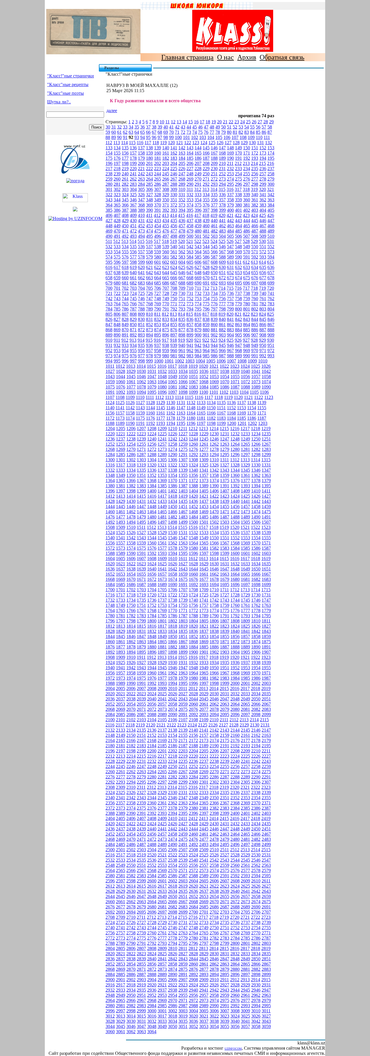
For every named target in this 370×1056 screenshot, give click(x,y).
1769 (162, 610)
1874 (255, 641)
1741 (203, 600)
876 (173, 329)
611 (238, 262)
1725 (203, 594)
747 (149, 298)
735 (222, 293)
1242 (172, 438)
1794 (255, 615)
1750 (131, 605)
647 (189, 272)
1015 (151, 366)
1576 (151, 548)
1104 (244, 392)
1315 (266, 459)
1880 (151, 646)
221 (141, 168)
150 (246, 147)
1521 (245, 527)
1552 (235, 537)
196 (109, 163)
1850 (172, 636)
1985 (245, 678)
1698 (255, 584)
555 (125, 251)
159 (149, 152)
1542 (131, 537)
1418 (172, 496)
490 (109, 236)
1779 (266, 610)
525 (222, 241)
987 (222, 355)
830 (141, 319)
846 (270, 319)
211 (230, 163)
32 (119, 126)
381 (246, 204)
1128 (150, 402)
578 (141, 256)
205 (181, 163)
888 (270, 329)
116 (140, 142)
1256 (151, 444)
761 (262, 298)
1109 (130, 397)
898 (181, 334)
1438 (214, 501)
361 (254, 199)
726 (149, 293)
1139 (261, 402)
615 (270, 262)
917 (165, 340)
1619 (266, 558)
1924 (110, 662)
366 (125, 204)
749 (165, 298)
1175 (140, 418)
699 (270, 282)
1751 (141, 605)
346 (133, 199)
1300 (110, 459)
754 (206, 298)
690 (198, 282)
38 (154, 126)
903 (222, 334)
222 (149, 168)
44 (188, 126)
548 (238, 246)
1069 (214, 381)
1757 (203, 605)
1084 (203, 386)
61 (119, 132)
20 (219, 121)
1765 (120, 610)
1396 (110, 490)
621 (149, 267)
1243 (183, 438)
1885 (203, 646)
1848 (151, 636)
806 (117, 314)
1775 (224, 610)
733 (206, 293)
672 (222, 277)
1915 (182, 657)
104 (210, 137)
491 (117, 236)
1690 (172, 584)
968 (238, 350)
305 (141, 189)
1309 (203, 459)
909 (270, 334)
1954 (255, 667)
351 (173, 199)
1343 (224, 470)
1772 (193, 610)
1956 (110, 672)
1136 (231, 402)
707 (165, 288)
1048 (162, 376)
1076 (120, 386)
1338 (172, 470)
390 (149, 210)
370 (157, 204)
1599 (224, 553)
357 (222, 199)
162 (173, 152)
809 (141, 314)
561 (173, 251)
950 (262, 345)
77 (212, 132)
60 (113, 132)
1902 (214, 652)
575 (117, 256)
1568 (235, 542)
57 (264, 126)
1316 (110, 464)
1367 (141, 480)
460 (206, 225)
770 (165, 303)
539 (165, 246)
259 (109, 178)
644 (165, 272)
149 (238, 147)
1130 (170, 402)
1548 (193, 537)
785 (117, 308)
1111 (150, 397)
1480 (151, 516)
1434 (172, 501)
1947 (183, 667)
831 (149, 319)
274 (230, 178)
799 (230, 308)
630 (222, 267)
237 (270, 168)
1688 (151, 584)
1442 (255, 501)
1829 (120, 631)
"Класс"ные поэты (65, 93)
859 (206, 324)
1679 (224, 579)
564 (198, 251)
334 (206, 194)
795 (198, 308)
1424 (235, 496)
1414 (131, 496)
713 (213, 288)
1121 (248, 397)
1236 (110, 438)
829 (133, 319)
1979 (183, 678)
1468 (193, 511)
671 (214, 277)
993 (270, 355)
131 (260, 142)
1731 (266, 594)
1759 (224, 605)
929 (262, 340)
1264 (235, 444)
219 (125, 168)
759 (246, 298)
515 (141, 241)
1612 (193, 558)
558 (149, 251)
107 (235, 137)
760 (254, 298)
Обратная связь (282, 57)
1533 (203, 532)
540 (173, 246)
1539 (266, 532)
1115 (189, 397)
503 (214, 236)
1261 (203, 444)
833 (165, 319)
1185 (241, 418)
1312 (234, 459)
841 (230, 319)
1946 (172, 667)
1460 (110, 511)
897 (173, 334)
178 (133, 158)
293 (214, 184)
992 (262, 355)
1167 (221, 412)
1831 (141, 631)
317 (238, 189)
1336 (151, 470)
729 (173, 293)
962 (189, 350)
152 (262, 147)
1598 (214, 553)
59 (108, 132)
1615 (224, 558)
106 (226, 137)
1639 (141, 568)
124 (203, 142)
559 (157, 251)
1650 (255, 568)
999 (149, 360)
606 (198, 262)
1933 (203, 662)
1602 (255, 553)
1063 (151, 381)
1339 (183, 470)
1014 (141, 366)
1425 (245, 496)
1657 (162, 574)
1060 (120, 381)
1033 (172, 371)
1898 (172, 652)
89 (113, 137)
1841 (245, 631)
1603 (266, 553)
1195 (180, 423)
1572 (110, 548)
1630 (214, 563)
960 (173, 350)
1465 (162, 511)
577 (133, 256)
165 (198, 152)
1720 (151, 594)
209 (214, 163)
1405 (203, 490)
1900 (193, 652)
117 (148, 142)
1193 (160, 423)
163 (181, 152)
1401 (162, 490)
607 (206, 262)
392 (165, 210)
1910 (131, 657)
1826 (255, 626)
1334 (131, 470)
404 (262, 210)
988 (230, 355)
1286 (131, 454)
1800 (151, 620)
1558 (131, 542)
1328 (235, 464)
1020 (203, 366)
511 (109, 241)
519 (173, 241)
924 (222, 340)
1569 (245, 542)
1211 (182, 428)
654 (246, 272)
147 (222, 147)
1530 (172, 532)
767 (141, 303)
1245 (203, 438)
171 (246, 152)
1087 (235, 386)
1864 (151, 641)
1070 (224, 381)
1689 (162, 584)
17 (202, 121)
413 (165, 215)
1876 (110, 646)
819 (222, 314)
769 (157, 303)
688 (181, 282)
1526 (131, 532)
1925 (120, 662)
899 (189, 334)
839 (214, 319)
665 (165, 277)
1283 (266, 449)
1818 (172, 626)
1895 (141, 652)
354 (198, 199)
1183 (221, 418)
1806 (214, 620)
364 (109, 204)
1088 (245, 386)
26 (254, 121)
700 (109, 288)
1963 (183, 672)
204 (173, 163)
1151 (221, 407)
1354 (172, 475)
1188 (110, 423)
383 (262, 204)
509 (262, 236)
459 (198, 225)
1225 (162, 433)
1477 (120, 516)
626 (189, 267)
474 (149, 230)
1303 (141, 459)
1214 (214, 428)
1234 (255, 433)
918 (173, 340)
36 (142, 126)
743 (117, 298)
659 (117, 277)
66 (148, 132)
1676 (193, 579)
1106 (264, 392)
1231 (224, 433)
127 (228, 142)
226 (181, 168)
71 (177, 132)
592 (254, 256)
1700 (110, 589)
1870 (214, 641)
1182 (211, 418)
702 (125, 288)
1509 (120, 527)
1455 (224, 506)
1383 (141, 485)
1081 (172, 386)
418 (205, 215)
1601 (245, 553)
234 (246, 168)
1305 (162, 459)
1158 (130, 412)
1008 (242, 360)
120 (171, 142)
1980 (193, 678)
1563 (183, 542)
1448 (151, 506)
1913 (161, 657)
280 (109, 184)
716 (238, 288)
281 (117, 184)
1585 (245, 548)
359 (238, 199)
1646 (214, 568)
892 (133, 334)
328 (157, 194)
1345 (245, 470)
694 (230, 282)
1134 (211, 402)
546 (222, 246)
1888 (235, 646)
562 (181, 251)
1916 (193, 657)
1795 (266, 615)
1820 (193, 626)
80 (229, 132)
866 (262, 324)
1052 (203, 376)
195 (270, 158)
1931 (183, 662)
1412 (110, 496)
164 (189, 152)
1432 (151, 501)
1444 (110, 506)
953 (117, 350)
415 (181, 215)
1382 (131, 485)
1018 (182, 366)
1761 (245, 605)
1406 (214, 490)
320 (262, 189)
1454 (214, 506)
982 (181, 355)
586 (206, 256)
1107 (110, 397)
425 (262, 215)
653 (238, 272)
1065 (172, 381)
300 (270, 184)
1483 (183, 516)
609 (222, 262)
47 (206, 126)
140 (165, 147)
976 (133, 355)
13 (179, 121)
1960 (151, 672)
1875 (266, 641)
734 (214, 293)
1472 (235, 511)
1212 (193, 428)
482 (214, 230)
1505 (245, 522)
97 (160, 137)
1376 (235, 480)
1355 (183, 475)
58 (269, 126)
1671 (141, 579)
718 (254, 288)
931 (109, 345)
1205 (120, 428)
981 (173, 355)
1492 (110, 522)
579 (149, 256)
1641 (162, 568)
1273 (162, 449)
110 (259, 137)
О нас (225, 57)
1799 (141, 620)
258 (270, 173)
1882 (172, 646)
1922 (255, 657)
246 (173, 173)
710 (189, 288)
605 (189, 262)
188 (214, 158)
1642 (172, 568)
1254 (131, 444)
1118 (218, 397)
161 (165, 152)
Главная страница (187, 57)
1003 (190, 360)
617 (117, 267)
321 (270, 189)
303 (125, 189)
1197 (201, 423)
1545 (162, 537)
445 (254, 220)
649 (206, 272)
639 (125, 272)
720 (270, 288)
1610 (172, 558)
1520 (234, 527)
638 (117, 272)
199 (133, 163)
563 (189, 251)
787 (133, 308)
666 (173, 277)
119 (163, 142)
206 (189, 163)
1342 (214, 470)
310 (181, 189)
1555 (266, 537)
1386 (172, 485)
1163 (180, 412)
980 (165, 355)
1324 (193, 464)
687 (173, 282)
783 (270, 303)
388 (133, 210)
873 (149, 329)
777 (222, 303)
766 (133, 303)
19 (213, 121)
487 (254, 230)
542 (189, 246)
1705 (162, 589)
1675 (183, 579)
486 (246, 230)
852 (149, 324)
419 (213, 215)
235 (254, 168)
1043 (110, 376)
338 (238, 194)
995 (117, 360)
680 (117, 282)
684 (149, 282)
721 (109, 293)
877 (181, 329)
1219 (266, 428)
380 (238, 204)
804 (270, 308)
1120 (238, 397)
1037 (214, 371)
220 (133, 168)
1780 (110, 615)
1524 (110, 532)
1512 (151, 527)
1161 (160, 412)
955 (133, 350)
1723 (183, 594)
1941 (120, 667)
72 (183, 132)
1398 (131, 490)
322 (109, 194)
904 (230, 334)
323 (117, 194)
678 (270, 277)
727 (157, 293)
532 (109, 246)
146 (214, 147)
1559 (141, 542)
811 (157, 314)
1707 (183, 589)
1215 (224, 428)
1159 (140, 412)
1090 (266, 386)
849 (125, 324)
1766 (131, 610)
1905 (245, 652)
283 (133, 184)
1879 (141, 646)
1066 (183, 381)
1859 (266, 636)
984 (198, 355)
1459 (266, 506)
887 (262, 329)
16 (196, 121)
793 (181, 308)
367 (133, 204)
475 (157, 230)
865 (254, 324)
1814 (131, 626)
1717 (120, 594)
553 (109, 251)
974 (117, 355)
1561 (162, 542)
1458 (255, 506)
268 (181, 178)
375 (198, 204)
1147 (180, 407)
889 (109, 334)
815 (189, 314)
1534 (214, 532)
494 (141, 236)
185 (189, 158)
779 (238, 303)
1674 (172, 579)
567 (222, 251)
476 (165, 230)
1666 (255, 574)
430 (133, 220)
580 (157, 256)
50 (223, 126)
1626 (172, 563)
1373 (203, 480)
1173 (120, 418)
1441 (245, 501)
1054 (224, 376)
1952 (235, 667)
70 (171, 132)
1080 (162, 386)
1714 (255, 589)
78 (217, 132)
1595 (183, 553)
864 (246, 324)
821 (238, 314)
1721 (162, 594)
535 (133, 246)
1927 (141, 662)
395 (189, 210)
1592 (151, 553)
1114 (179, 397)
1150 (211, 407)
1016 (161, 366)
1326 (214, 464)
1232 (235, 433)
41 (171, 126)
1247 (224, 438)
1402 (172, 490)
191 (238, 158)
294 (222, 184)
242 (141, 173)
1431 (141, 501)
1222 (131, 433)
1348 (110, 475)
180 (149, 158)
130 (252, 142)
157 (133, 152)
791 (165, 308)
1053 (214, 376)
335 (214, 194)
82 (240, 132)
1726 (214, 594)
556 (133, 251)
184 (181, 158)
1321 (162, 464)
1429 (120, 501)
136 (133, 147)
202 (157, 163)
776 (214, 303)
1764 (110, 610)
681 (125, 282)
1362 (255, 475)
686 (165, 282)
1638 (131, 568)
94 (142, 137)
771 (173, 303)
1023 (234, 366)
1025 (255, 366)
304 (133, 189)
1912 (151, 657)
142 (181, 147)
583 (181, 256)
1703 (141, 589)
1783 (141, 615)
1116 (199, 397)
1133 (201, 402)
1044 (120, 376)
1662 (214, 574)
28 (265, 121)
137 (141, 147)
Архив (246, 57)
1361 (245, 475)
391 (157, 210)
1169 (241, 412)
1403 (183, 490)
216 (270, 163)
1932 (193, 662)
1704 (151, 589)
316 (230, 189)
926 (238, 340)
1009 (252, 360)
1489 (245, 516)
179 (141, 158)
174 (270, 152)
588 (222, 256)
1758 (214, 605)
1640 (151, 568)
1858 (255, 636)
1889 (245, 646)
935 (141, 345)
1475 (266, 511)
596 (117, 262)
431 (141, 220)
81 (235, 132)
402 (246, 210)
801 (246, 308)
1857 (245, 636)
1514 (172, 527)
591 (246, 256)
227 (189, 168)
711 (198, 288)
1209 (162, 428)
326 (141, 194)
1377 (245, 480)
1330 (255, 464)
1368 (151, 480)
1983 (224, 678)
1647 (224, 568)
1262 (214, 444)
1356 (193, 475)
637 (109, 272)
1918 (214, 657)
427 (109, 220)
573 (270, 251)
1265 (245, 444)
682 (133, 282)
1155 (261, 407)
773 (189, 303)
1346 (255, 470)
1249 (245, 438)
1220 (110, 433)
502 (206, 236)
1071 (235, 381)
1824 (235, 626)
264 (149, 178)
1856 (235, 636)
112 (109, 142)
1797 (120, 620)
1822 (214, 626)
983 (189, 355)
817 (205, 314)
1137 (241, 402)
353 (189, 199)
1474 (255, 511)
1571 (266, 542)
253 (230, 173)
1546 (172, 537)
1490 (255, 516)
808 (133, 314)
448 (109, 225)
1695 (224, 584)
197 (117, 163)
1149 (201, 407)
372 (173, 204)
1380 (110, 485)
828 (125, 319)
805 (109, 314)
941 (189, 345)
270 (198, 178)
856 (181, 324)
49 (217, 126)
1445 (120, 506)
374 (189, 204)
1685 (120, 584)
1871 (224, 641)
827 (117, 319)
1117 (208, 397)
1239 (141, 438)
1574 (131, 548)
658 (109, 277)
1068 (203, 381)
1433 (162, 501)
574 (109, 256)
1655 (141, 574)
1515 (182, 527)
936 (149, 345)
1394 (255, 485)
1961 (162, 672)
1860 (110, 641)
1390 (214, 485)
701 (117, 288)
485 (238, 230)
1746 (255, 600)
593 (262, 256)
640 (133, 272)
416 (189, 215)
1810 (255, 620)
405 (270, 210)
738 (246, 293)
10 (162, 121)
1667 (266, 574)
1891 (266, 646)
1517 (203, 527)
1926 (131, 662)
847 (109, 324)
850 (133, 324)
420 (222, 215)
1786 (172, 615)
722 (117, 293)
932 (117, 345)
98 (165, 137)
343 (109, 199)
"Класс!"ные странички (70, 75)
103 (202, 137)
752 (189, 298)
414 (173, 215)
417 (197, 215)
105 (218, 137)
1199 (221, 423)
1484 (193, 516)
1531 (183, 532)
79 (223, 132)
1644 (193, 568)
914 (141, 340)
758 (238, 298)
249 (198, 173)
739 (254, 293)
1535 (224, 532)
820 (230, 314)
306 (149, 189)
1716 (110, 594)
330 (173, 194)
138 (149, 147)
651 (222, 272)
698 (262, 282)
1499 (183, 522)
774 (198, 303)
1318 (131, 464)
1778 (255, 610)
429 (125, 220)
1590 (131, 553)
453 (149, 225)
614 (262, 262)
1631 (224, 563)
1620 (110, 563)
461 (214, 225)
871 (133, 329)
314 (213, 189)
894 (149, 334)
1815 (141, 626)
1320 (151, 464)
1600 (235, 553)
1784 (151, 615)
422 (238, 215)
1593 (162, 553)
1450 (172, 506)
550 (254, 246)
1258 (172, 444)
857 (189, 324)
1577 (162, 548)
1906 (255, 652)
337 (230, 194)
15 (190, 121)
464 (238, 225)
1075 (110, 386)
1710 (214, 589)
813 (173, 314)
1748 (110, 605)
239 (117, 173)
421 (230, 215)
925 (230, 340)
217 (109, 168)
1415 (141, 496)
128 (236, 142)
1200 (231, 423)
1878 (131, 646)
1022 (224, 366)
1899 (183, 652)
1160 (150, 412)
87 (269, 132)
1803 (183, 620)
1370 (172, 480)
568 (230, 251)
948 (246, 345)
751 (181, 298)
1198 (211, 423)
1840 (235, 631)
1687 (141, 584)
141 (173, 147)
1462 (131, 511)
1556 (110, 542)
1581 (203, 548)
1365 (120, 480)
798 (222, 308)
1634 (255, 563)
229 (206, 168)
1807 (224, 620)
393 (173, 210)
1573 (120, 548)
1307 (183, 459)
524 (213, 241)
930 (270, 340)
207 (198, 163)
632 (238, 267)
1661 (203, 574)
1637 (120, 568)
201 (149, 163)
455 (165, 225)
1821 (203, 626)
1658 (172, 574)
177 (125, 158)
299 (262, 184)
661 (133, 277)
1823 (224, 626)
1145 (160, 407)
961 (181, 350)
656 (262, 272)
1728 (235, 594)
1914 (172, 657)
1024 (245, 366)
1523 (266, 527)
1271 (141, 449)
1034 (183, 371)
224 (165, 168)
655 (254, 272)
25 (248, 121)
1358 (214, 475)
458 (189, 225)
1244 (193, 438)
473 (141, 230)
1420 (193, 496)
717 (246, 288)
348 (149, 199)
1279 (224, 449)
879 (198, 329)
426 (270, 215)
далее (111, 110)
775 (206, 303)
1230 (214, 433)
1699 (266, 584)
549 (246, 246)
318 (246, 189)
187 (206, 158)
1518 (214, 527)
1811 (266, 620)
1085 (214, 386)
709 (181, 288)
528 (246, 241)
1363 (266, 475)
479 (189, 230)
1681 (245, 579)
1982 (214, 678)
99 (171, 137)
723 (125, 293)
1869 (203, 641)
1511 (141, 527)
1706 (172, 589)
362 (262, 199)
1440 (235, 501)
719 (262, 288)
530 (262, 241)
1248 (235, 438)
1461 (120, 511)
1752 (151, 605)
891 (125, 334)
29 (271, 121)
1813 (120, 626)
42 (177, 126)
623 (165, 267)
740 (262, 293)
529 (254, 241)
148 (230, 147)
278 (262, 178)
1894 (131, 652)
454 (157, 225)
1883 (183, 646)
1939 (266, 662)
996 (125, 360)
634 (254, 267)
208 (206, 163)
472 (133, 230)
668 (189, 277)
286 (157, 184)
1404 (193, 490)
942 (198, 345)
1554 (255, 537)
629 (214, 267)
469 (109, 230)
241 (133, 173)
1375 (224, 480)
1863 (141, 641)
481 (206, 230)
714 (222, 288)
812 (165, 314)
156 (125, 152)
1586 (255, 548)
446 (262, 220)
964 (206, 350)
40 (165, 126)
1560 (151, 542)
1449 (162, 506)
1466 (172, 511)
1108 (120, 397)
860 (214, 324)
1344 (235, 470)
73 (188, 132)
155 (117, 152)
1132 (190, 402)
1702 (131, 589)
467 (262, 225)
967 (230, 350)
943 (206, 345)
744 (125, 298)
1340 (193, 470)
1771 (183, 610)
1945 (162, 667)
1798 (131, 620)
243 (149, 173)
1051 (193, 376)
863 (238, 324)
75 (200, 132)
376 (206, 204)
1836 (193, 631)
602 (165, 262)
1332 (110, 470)
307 (157, 189)
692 (214, 282)
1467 (183, 511)
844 (254, 319)
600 (149, 262)
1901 (203, 652)
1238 (131, 438)
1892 (110, 652)
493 (133, 236)
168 (222, 152)
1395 (266, 485)
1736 (151, 600)
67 (154, 132)
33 (125, 126)
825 (270, 314)
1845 (120, 636)
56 (258, 126)
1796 (110, 620)
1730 (255, 594)
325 (133, 194)
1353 (162, 475)
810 (149, 314)
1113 (169, 397)
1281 (245, 449)
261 (125, 178)
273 (222, 178)
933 (125, 345)
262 (133, 178)
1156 (110, 412)
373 (181, 204)
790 (157, 308)
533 (117, 246)
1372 (193, 480)
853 (157, 324)
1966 (214, 672)
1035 (193, 371)
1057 (255, 376)
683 (141, 282)
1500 (193, 522)
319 (254, 189)
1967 (224, 672)
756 (222, 298)
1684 (110, 584)
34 (131, 126)
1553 (245, 537)
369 (149, 204)
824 (262, 314)
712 (205, 288)
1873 (245, 641)
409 (133, 215)
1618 (255, 558)
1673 (162, 579)
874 (157, 329)
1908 (110, 657)
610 (230, 262)
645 (173, 272)
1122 (258, 397)
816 (197, 314)
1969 (245, 672)
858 (198, 324)
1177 (160, 418)
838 (206, 319)
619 (133, 267)
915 (149, 340)
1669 (120, 579)
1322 (172, 464)
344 (117, 199)
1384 (151, 485)
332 (189, 194)
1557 (120, 542)
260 (117, 178)
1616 (234, 558)
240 (125, 173)
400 (230, 210)
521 (189, 241)
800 (238, 308)
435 (173, 220)
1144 (150, 407)
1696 (235, 584)
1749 (120, 605)
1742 (214, 600)
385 (109, 210)
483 (222, 230)
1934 (214, 662)
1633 (245, 563)
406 (109, 215)
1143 (140, 407)
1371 (183, 480)
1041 (255, 371)
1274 (172, 449)
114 (124, 142)
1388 (193, 485)
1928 (151, 662)
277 (254, 178)
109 (251, 137)
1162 (170, 412)
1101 (213, 392)
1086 (224, 386)
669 (198, 277)
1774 (214, 610)
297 (246, 184)
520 (181, 241)
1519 (224, 527)
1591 (141, 553)
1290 (172, 454)
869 (117, 329)
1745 (245, 600)
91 (125, 137)
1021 (214, 366)
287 (165, 184)
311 (189, 189)
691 (206, 282)
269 (189, 178)
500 (189, 236)
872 (141, 329)
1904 (235, 652)
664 (157, 277)
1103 (234, 392)
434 (165, 220)
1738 (172, 600)
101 (186, 137)
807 (125, 314)
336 (222, 194)
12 (173, 121)
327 (149, 194)
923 (213, 340)
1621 (120, 563)
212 (238, 163)
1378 (255, 480)
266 (165, 178)
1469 (203, 511)
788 (141, 308)
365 (117, 204)
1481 (162, 516)
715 (230, 288)
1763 (266, 605)
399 (222, 210)
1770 (172, 610)
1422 (214, 496)
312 (197, 189)
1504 (235, 522)
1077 (131, 386)
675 (246, 277)
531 (270, 241)
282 (125, 184)
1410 (255, 490)
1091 (110, 392)
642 (149, 272)
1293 (203, 454)
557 (141, 251)
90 (119, 137)
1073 (255, 381)
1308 (193, 459)
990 (246, 355)
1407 (224, 490)
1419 (183, 496)
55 (252, 126)
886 (254, 329)
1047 (151, 376)
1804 (193, 620)
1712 (234, 589)
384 (270, 204)
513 (124, 241)
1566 (214, 542)
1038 (224, 371)
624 (173, 267)
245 (165, 173)
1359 (224, 475)
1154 (251, 407)
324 (125, 194)
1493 (120, 522)
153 (270, 147)
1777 (245, 610)
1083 (193, 386)
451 (133, 225)
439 (206, 220)
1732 (110, 600)
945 (222, 345)
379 (230, 204)
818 (213, 314)
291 (198, 184)
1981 (203, 678)
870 (125, 329)
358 (230, 199)
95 (148, 137)
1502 (214, 522)
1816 (151, 626)
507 (246, 236)
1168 (231, 412)
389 (141, 210)
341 (262, 194)
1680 (235, 579)
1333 (120, 470)
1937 (245, 662)
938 (165, 345)
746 (141, 298)
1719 (141, 594)
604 (181, 262)
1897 (162, 652)
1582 (214, 548)
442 (230, 220)
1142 (130, 407)
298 (254, 184)
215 (262, 163)
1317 (120, 464)
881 (214, 329)
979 (157, 355)
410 (141, 215)
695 (238, 282)
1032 (162, 371)
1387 (183, 485)
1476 (110, 516)
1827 (266, 626)
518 (165, 241)
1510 (131, 527)
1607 (141, 558)
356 (214, 199)
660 (125, 277)
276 (246, 178)
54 (246, 126)
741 (270, 293)
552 (270, 246)
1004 (200, 360)
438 (198, 220)
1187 (261, 418)
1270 (131, 449)
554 (117, 251)
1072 (245, 381)
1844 (110, 636)
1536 (235, 532)
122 (187, 142)
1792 (235, 615)
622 (157, 267)
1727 (224, 594)
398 (214, 210)
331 (181, 194)
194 (262, 158)
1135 (221, 402)
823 (254, 314)
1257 (162, 444)
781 (254, 303)
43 (183, 126)
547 (230, 246)
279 (270, 178)
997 (133, 360)
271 (206, 178)
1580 (193, 548)
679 (109, 282)
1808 (235, 620)
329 (165, 194)
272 (214, 178)
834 (173, 319)
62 (125, 132)
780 (246, 303)
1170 (251, 412)
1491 (266, 516)
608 (214, 262)
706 (157, 288)
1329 (245, 464)
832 (157, 319)
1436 (193, 501)
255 (246, 173)
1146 (170, 407)
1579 (183, 548)
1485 (203, 516)
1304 (151, 459)
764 (117, 303)
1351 (141, 475)
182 (165, 158)
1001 (169, 360)
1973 (120, 678)
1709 (203, 589)
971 (262, 350)
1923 (266, 657)
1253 (120, 444)
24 (242, 121)
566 (214, 251)
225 (173, 168)
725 (141, 293)
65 (142, 132)
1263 (224, 444)
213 (246, 163)
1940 (110, 667)
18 (208, 121)
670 (206, 277)
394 (181, 210)
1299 (266, 454)
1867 (183, 641)
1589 (120, 553)
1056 (245, 376)
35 (136, 126)
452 (141, 225)
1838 (214, 631)
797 (214, 308)
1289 (162, 454)
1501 (203, 522)
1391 (224, 485)
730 (181, 293)
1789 (203, 615)
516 (149, 241)
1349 (120, 475)
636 (270, 267)
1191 (140, 423)
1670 (131, 579)
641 (141, 272)
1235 (266, 433)
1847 (141, 636)
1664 (235, 574)
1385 (162, 485)
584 (189, 256)
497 (165, 236)
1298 (255, 454)
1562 (172, 542)
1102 (223, 392)
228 (198, 168)
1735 (141, 600)
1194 (170, 423)
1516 (193, 527)
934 (133, 345)
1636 (110, 568)
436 (181, 220)
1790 (214, 615)
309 (173, 189)
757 (230, 298)
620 (141, 267)
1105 (254, 392)
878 (189, 329)
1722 (172, 594)
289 (181, 184)
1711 (224, 589)
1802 (172, 620)
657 (270, 272)
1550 (214, 537)
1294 (214, 454)
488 (262, 230)
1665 (245, 574)
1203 (262, 423)
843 (246, 319)
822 (246, 314)
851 (141, 324)
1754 (172, 605)
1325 (203, 464)
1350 (131, 475)
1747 (266, 600)
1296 (235, 454)
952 (109, 350)
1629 (203, 563)
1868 (193, 641)
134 (117, 147)
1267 (266, 444)
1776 (235, 610)
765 (125, 303)
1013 (130, 366)
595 (109, 262)
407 (117, 215)
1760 (235, 605)
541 (181, 246)
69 (165, 132)
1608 (151, 558)
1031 (151, 371)
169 (230, 152)
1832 (151, 631)
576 (125, 256)
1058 (266, 376)
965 (214, 350)
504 (222, 236)
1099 (193, 392)
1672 (151, 579)
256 (254, 173)
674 (238, 277)
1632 (235, 563)
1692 (193, 584)
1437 (203, 501)
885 (246, 329)
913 (133, 340)
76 (206, 132)
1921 (245, 657)
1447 (141, 506)
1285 (120, 454)
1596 (193, 553)
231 (222, 168)
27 (260, 121)
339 (246, 194)
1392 (235, 485)
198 (125, 163)
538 (157, 246)
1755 (183, 605)
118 (155, 142)
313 (205, 189)
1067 (193, 381)
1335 (141, 470)
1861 (120, 641)
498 (173, 236)
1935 (224, 662)
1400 (151, 490)
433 (157, 220)
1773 (203, 610)
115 (132, 142)
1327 (224, 464)
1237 (120, 438)
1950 (214, 667)
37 (148, 126)
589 (230, 256)
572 (262, 251)
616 (109, 267)
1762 (255, 605)
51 (229, 126)
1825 (245, 626)
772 (181, 303)
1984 (235, 678)
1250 (255, 438)
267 (173, 178)
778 (230, 303)
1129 (160, 402)
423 (246, 215)
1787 (183, 615)
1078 (141, 386)
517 (157, 241)
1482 (172, 516)
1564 (193, 542)
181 (157, 158)
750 (173, 298)
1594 (172, 553)
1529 (162, 532)
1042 (266, 371)
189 (222, 158)
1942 (131, 667)
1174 (130, 418)
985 (206, 355)
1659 (183, 574)
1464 (151, 511)
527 (238, 241)
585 (198, 256)
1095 (151, 392)
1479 (141, 516)
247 (181, 173)
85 (258, 132)
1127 (140, 402)
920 (189, 340)
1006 (221, 360)
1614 (214, 558)
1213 (203, 428)
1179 (180, 418)
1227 (183, 433)
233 (238, 168)
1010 (262, 360)
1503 (224, 522)
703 (133, 288)
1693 (203, 584)
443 (238, 220)
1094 (141, 392)
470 (117, 230)
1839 (224, 631)
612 (246, 262)
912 (124, 340)
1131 (180, 402)
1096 (162, 392)
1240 (151, 438)
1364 (110, 480)
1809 (245, 620)
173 (262, 152)
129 (244, 142)
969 (246, 350)
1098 (183, 392)
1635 (266, 563)
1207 (141, 428)
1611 (182, 558)
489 (270, 230)
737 (238, 293)
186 (198, 158)
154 (109, 152)
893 (141, 334)
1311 (224, 459)
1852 (193, 636)
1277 (203, 449)
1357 (203, 475)
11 (167, 121)
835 (181, 319)
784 (109, 308)
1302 (131, 459)
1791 (224, 615)
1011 (110, 366)
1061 (131, 381)
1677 (203, 579)
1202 (252, 423)
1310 (214, 459)
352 (181, 199)
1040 (245, 371)
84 (252, 132)
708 (173, 288)
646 (181, 272)
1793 (245, 615)
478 (181, 230)
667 (181, 277)
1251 (266, 438)
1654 (131, 574)
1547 (183, 537)
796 (206, 308)
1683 (266, 579)
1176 (150, 418)
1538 (255, 532)
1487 (224, 516)
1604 (110, 558)
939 (173, 345)
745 (133, 298)
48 (212, 126)
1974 (131, 678)
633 (246, 267)
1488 (235, 516)
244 (157, 173)
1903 (224, 652)
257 (262, 173)
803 (262, 308)
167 (214, 152)
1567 (224, 542)
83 (246, 132)
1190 (130, 423)
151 (254, 147)
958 (157, 350)
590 (238, 256)
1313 (245, 459)
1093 (131, 392)
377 (214, 204)
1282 (255, 449)
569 (238, 251)
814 (181, 314)
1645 (203, 568)
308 (165, 189)
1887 (224, 646)
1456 (235, 506)
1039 (235, 371)
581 (165, 256)
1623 (141, 563)
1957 (120, 672)
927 (246, 340)
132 (268, 142)
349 (157, 199)
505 (230, 236)
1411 (266, 490)
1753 (162, 605)
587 (214, 256)
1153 (241, 407)
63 (131, 132)
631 (230, 267)
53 (240, 126)
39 (160, 126)
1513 (161, 527)
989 (238, 355)
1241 (162, 438)
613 (254, 262)
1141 (120, 407)
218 (117, 168)
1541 (120, 537)
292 (206, 184)
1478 (131, 516)
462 (222, 225)
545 (214, 246)
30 (108, 126)
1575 (141, 548)
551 (262, 246)
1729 (245, 594)
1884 (193, 646)
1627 (183, 563)
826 (109, 319)
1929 (162, 662)
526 (230, 241)
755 (214, 298)
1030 (141, 371)
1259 (183, 444)
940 (181, 345)
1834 (172, 631)
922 (205, 340)
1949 (203, 667)
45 (194, 126)
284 (141, 184)
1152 (231, 407)
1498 (172, 522)
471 (125, 230)
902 (214, 334)
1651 (266, 568)
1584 (235, 548)
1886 (214, 646)
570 (246, 251)
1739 (183, 600)
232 (230, 168)
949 (254, 345)
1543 (141, 537)
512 (116, 241)
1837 (203, 631)
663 (149, 277)
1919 (224, 657)
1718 (131, 594)
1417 (162, 496)
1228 (193, 433)
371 (165, 204)
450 (125, 225)
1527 (141, 532)
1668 (110, 579)
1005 (210, 360)
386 (117, 210)
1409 (245, 490)
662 (141, 277)
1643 (183, 568)
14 (184, 121)
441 (222, 220)
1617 (245, 558)
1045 (131, 376)
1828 (110, 631)
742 (109, 298)
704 (141, 288)
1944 (151, 667)
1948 (193, 667)
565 (206, 251)
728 (165, 293)
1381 (120, 485)
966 (222, 350)
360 (246, 199)
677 (262, 277)
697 (254, 282)
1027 (110, 371)
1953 (245, 667)
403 (254, 210)
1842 (255, 631)
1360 (235, 475)
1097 (172, 392)
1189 (120, 423)
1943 (141, 667)
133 (109, 147)
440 (214, 220)
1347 (266, 470)
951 (270, 345)
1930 (172, 662)
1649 (245, 568)
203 (165, 163)
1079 (151, 386)
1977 (162, 678)
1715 (266, 589)
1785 (162, 615)
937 (157, 345)
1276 (193, 449)
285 (149, 184)
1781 (120, 615)
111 (267, 137)
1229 (203, 433)
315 (222, 189)
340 (254, 194)
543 (198, 246)
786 (125, 308)
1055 (235, 376)
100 (178, 137)
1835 (183, 631)
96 (154, 137)
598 (133, 262)
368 (141, 204)
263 (141, 178)
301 (109, 189)
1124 (110, 402)
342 (270, 194)
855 (173, 324)
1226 (172, 433)
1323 (183, 464)
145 (206, 147)
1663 (224, 574)
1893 (120, 652)
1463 (141, 511)
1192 (150, 423)
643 (157, 272)
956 (141, 350)
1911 (141, 657)
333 (198, 194)
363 (270, 199)
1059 (110, 381)
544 (206, 246)
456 (173, 225)
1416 (151, 496)
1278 (214, 449)
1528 (151, 532)
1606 (131, 558)
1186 (251, 418)
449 (117, 225)
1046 (141, 376)
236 (262, 168)
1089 (255, 386)
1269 (120, 449)
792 (173, 308)
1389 (203, 485)
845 (262, 319)
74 (194, 132)
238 (109, 173)
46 (200, 126)
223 (157, 168)
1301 (120, 459)
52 (235, 126)
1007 (231, 360)
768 (149, 303)
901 (206, 334)
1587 (266, 548)
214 (254, 163)
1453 (203, 506)
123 (195, 142)
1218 (255, 428)
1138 (251, 402)
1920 (234, 657)
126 (220, 142)
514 (133, 241)
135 (125, 147)
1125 (120, 402)
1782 (131, 615)
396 (198, 210)
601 (157, 262)
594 (270, 256)
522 (197, 241)
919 (181, 340)
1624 (151, 563)
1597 (203, 553)
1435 (183, 501)
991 (254, 355)
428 (117, 220)
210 (222, 163)
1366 (131, 480)
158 (141, 152)
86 (264, 132)
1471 (224, 511)
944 (214, 345)
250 (206, 173)
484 (230, 230)
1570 (255, 542)
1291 (183, 454)
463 (230, 225)
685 (157, 282)
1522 (255, 527)
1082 (183, 386)
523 (205, 241)
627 (198, 267)
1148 (190, 407)
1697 (245, 584)
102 (194, 137)
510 (270, 236)
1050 (183, 376)
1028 (120, 371)
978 (149, 355)
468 (270, 225)
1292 (193, 454)
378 (222, 204)
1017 (172, 366)
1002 (179, 360)
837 (198, 319)
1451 (183, 506)
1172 (110, 418)
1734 (131, 600)
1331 (266, 464)
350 (165, 199)
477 (173, 230)
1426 (255, 496)
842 (238, 319)
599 (141, 262)
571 (254, 251)
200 (141, 163)
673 (230, 277)
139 (157, 147)
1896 (151, 652)
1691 (183, 584)
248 (189, 173)
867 (270, 324)
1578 (172, 548)
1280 (235, 449)
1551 (224, 537)
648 (198, 272)
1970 (255, 672)
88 (108, 137)
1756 (193, 605)
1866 (172, 641)
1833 (162, 631)
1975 (141, 678)
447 (270, 220)
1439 (224, 501)
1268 (110, 449)
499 (181, 236)
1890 (255, 646)
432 (149, 220)
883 (230, 329)
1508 (110, 527)
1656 (151, 574)
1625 (162, 563)
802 (254, 308)
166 (206, 152)
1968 (235, 672)
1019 (193, 366)
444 (246, 220)
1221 (120, 433)
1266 (255, 444)
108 (243, 137)
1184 (231, 418)
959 (165, 350)
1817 (162, 626)
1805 (203, 620)
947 (238, 345)
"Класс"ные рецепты (67, 84)
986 (214, 355)
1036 (203, 371)
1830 (131, 631)
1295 (224, 454)
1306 (172, 459)
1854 (214, 636)
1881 (162, 646)
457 (181, 225)
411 (149, 215)
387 (125, 210)
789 (149, 308)
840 (222, 319)
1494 (131, 522)
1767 (141, 610)
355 (206, 199)
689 (189, 282)
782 (262, 303)
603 (173, 262)
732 (198, 293)
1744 (235, 600)
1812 (110, 626)
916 (157, 340)
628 (206, 267)
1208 (151, 428)
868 (109, 329)
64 (136, 132)
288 (173, 184)
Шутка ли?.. (59, 101)
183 (173, 158)
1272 (151, 449)
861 (222, 324)
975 (125, 355)
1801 (162, 620)
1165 (201, 412)
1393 (245, 485)
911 (117, 340)
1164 (190, 412)
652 (230, 272)
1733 (120, 600)
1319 (141, 464)
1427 (266, 496)
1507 (266, 522)
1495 (141, 522)
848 (117, 324)
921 (197, 340)
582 (173, 256)
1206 (131, 428)
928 (254, 340)
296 (238, 184)
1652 (110, 574)
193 (254, 158)
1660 (193, 574)
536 (141, 246)
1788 (193, 615)
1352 (151, 475)
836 (189, 319)
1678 (214, 579)
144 (198, 147)
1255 (141, 444)
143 (189, 147)
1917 (203, 657)
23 (236, 121)
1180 (190, 418)
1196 (190, 423)
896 (165, 334)
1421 (203, 496)
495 (149, 236)
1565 (203, 542)
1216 (234, 428)
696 (246, 282)
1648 (235, 568)
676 (254, 277)
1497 (162, 522)
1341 (203, 470)
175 (109, 158)
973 (109, 355)
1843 (266, 631)
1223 (141, 433)
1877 (120, 646)
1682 (255, 579)
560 (165, 251)
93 (136, 137)
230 (214, 168)
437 (189, 220)
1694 (214, 584)
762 (270, 298)
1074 (266, 381)
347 (141, 199)
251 (214, 173)
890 (117, 334)
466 (254, 225)
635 (262, 267)
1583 (224, 548)
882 (222, 329)
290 (189, 184)
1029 (131, 371)
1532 (193, 532)
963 (198, 350)
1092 (120, 392)
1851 (183, 636)
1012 (120, 366)
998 (141, 360)
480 (198, 230)
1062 (141, 381)
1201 (242, 423)
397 (206, 210)
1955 (266, 667)
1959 (141, 672)
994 (109, 360)
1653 (120, 574)
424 (254, 215)
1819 (183, 626)
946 (230, 345)
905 (238, 334)
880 (206, 329)
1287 (141, 454)
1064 (162, 381)
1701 (120, 589)
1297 (245, 454)
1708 (193, 589)
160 (157, 152)
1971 (266, 672)
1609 (162, 558)
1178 (170, 418)
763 (109, 303)
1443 (266, 501)
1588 (110, 553)
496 (157, 236)
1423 (224, 496)
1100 (203, 392)
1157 (120, 412)
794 (189, 308)
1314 (255, 459)
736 (230, 293)
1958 (131, 672)
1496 (151, 522)
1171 (261, 412)
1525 (120, 532)
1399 (141, 490)
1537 (245, 532)
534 (125, 246)
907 (254, 334)
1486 (214, 516)
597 (125, 262)
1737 (162, 600)
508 (254, 236)
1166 (211, 412)
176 (117, 158)
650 (214, 272)
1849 (162, 636)
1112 (159, 397)
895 (157, 334)
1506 (255, 522)
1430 (131, 501)
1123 (268, 397)
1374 (214, 480)
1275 (183, 449)
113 (116, 142)
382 (254, 204)
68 (160, 132)
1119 (228, 397)
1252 (110, 444)
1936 (235, 662)
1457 (245, 506)
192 (246, 158)
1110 (140, 397)
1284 (110, 454)
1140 (110, 407)
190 (230, 158)
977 (141, 355)
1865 (162, 641)
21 (225, 121)
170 (238, 152)
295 (230, 184)
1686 (131, 584)
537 (149, 246)
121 (179, 142)
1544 (151, 537)
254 (238, 173)
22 (231, 121)
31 (113, 126)
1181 (201, 418)
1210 (172, 428)
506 (238, 236)
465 (246, 225)
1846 (131, 636)
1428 (110, 501)
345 (125, 199)
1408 (235, 490)
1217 (245, 428)
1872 (235, 641)
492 (125, 236)
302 (117, 189)
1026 (266, 366)
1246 (214, 438)
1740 (193, 600)
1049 (172, 376)
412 (157, 215)
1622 (131, 563)
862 (230, 324)
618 (125, 267)
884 (238, 329)
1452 (193, 506)
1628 (193, 563)
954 (125, 350)
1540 (110, 537)
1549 (203, 537)
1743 (224, 600)
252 (222, 173)
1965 (203, 672)
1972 (110, 678)
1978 (172, 678)
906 (246, 334)
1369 (162, 480)
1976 (151, 678)
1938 (255, 662)
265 (157, 178)
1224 (151, 433)
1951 (224, 667)
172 (254, 152)
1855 (224, 636)
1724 (193, 594)
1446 (131, 506)
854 (165, 324)
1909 (120, 657)
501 (198, 236)
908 (262, 334)
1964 (193, 672)
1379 (266, 480)
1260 (193, 444)
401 (238, 210)
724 (133, 293)
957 (149, 350)
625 (181, 267)
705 (149, 288)
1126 (130, 402)
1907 (266, 652)
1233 (245, 433)
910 (109, 340)
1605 (120, 558)
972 (270, 350)
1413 (120, 496)
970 (254, 350)
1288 (151, 454)
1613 (203, 558)
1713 (245, 589)
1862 (131, 641)
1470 (214, 511)
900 (198, 334)
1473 (245, 511)
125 (211, 142)
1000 (158, 360)
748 (157, 298)
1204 (110, 428)
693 (222, 282)
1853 (203, 636)
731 (189, 293)
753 (198, 298)
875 (165, 329)
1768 (151, 610)
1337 (162, 470)
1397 (120, 490)
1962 (172, 672)
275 (238, 178)
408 (125, 215)
